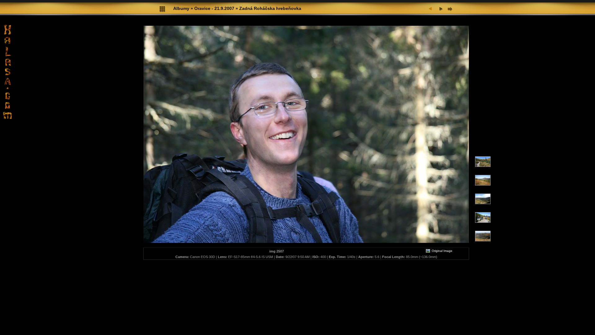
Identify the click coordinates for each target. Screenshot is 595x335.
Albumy (181, 8)
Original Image (441, 250)
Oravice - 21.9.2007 (214, 8)
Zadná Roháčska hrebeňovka (270, 8)
